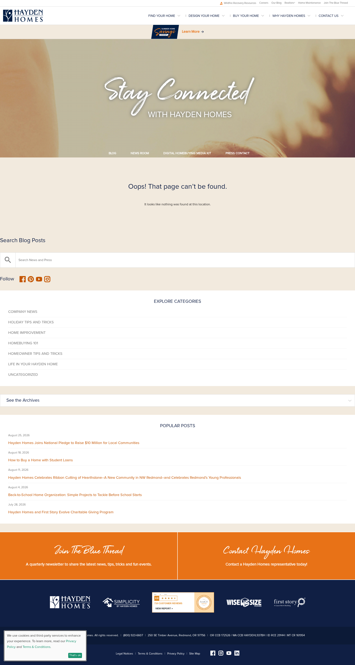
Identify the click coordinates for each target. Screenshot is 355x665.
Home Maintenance (309, 3)
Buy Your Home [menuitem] (246, 15)
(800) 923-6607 (133, 635)
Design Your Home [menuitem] (204, 15)
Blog (112, 153)
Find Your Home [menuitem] (161, 15)
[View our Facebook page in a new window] (212, 654)
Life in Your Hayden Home (33, 364)
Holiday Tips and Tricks (31, 322)
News (140, 153)
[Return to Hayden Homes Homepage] (23, 16)
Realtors (290, 3)
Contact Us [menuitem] (328, 15)
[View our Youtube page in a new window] (228, 654)
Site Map (194, 653)
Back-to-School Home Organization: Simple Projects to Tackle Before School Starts (75, 495)
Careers (263, 3)
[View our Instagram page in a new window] (220, 654)
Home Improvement (27, 333)
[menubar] (250, 16)
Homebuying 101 (23, 343)
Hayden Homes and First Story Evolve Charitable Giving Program (61, 512)
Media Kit (187, 153)
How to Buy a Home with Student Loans (40, 460)
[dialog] (45, 646)
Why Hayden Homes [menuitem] (288, 15)
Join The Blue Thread (336, 3)
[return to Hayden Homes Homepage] (70, 607)
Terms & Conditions (150, 653)
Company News (22, 312)
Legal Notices (124, 653)
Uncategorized (23, 375)
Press (238, 153)
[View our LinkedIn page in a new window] (236, 654)
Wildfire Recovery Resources (240, 3)
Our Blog (276, 3)
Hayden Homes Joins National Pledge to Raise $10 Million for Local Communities (73, 443)
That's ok (75, 655)
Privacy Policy (175, 653)
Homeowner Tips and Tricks (35, 354)
